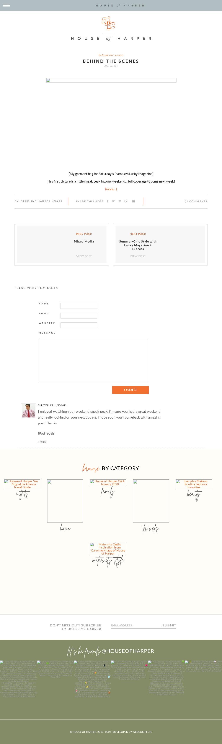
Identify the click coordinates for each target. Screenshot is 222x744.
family (108, 490)
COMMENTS (197, 201)
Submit (169, 625)
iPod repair (46, 433)
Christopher (45, 405)
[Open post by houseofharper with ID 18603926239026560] (18, 678)
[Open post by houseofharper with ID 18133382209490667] (92, 678)
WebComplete (142, 731)
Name (44, 303)
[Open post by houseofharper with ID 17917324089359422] (129, 678)
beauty (193, 493)
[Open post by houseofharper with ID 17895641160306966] (203, 678)
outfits (22, 493)
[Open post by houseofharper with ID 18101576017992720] (166, 678)
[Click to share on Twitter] (113, 201)
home (65, 528)
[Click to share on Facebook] (108, 201)
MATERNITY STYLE (108, 559)
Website (47, 323)
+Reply (42, 441)
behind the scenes (111, 55)
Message (47, 333)
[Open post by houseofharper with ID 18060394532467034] (55, 678)
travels (151, 528)
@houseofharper (128, 651)
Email (45, 313)
